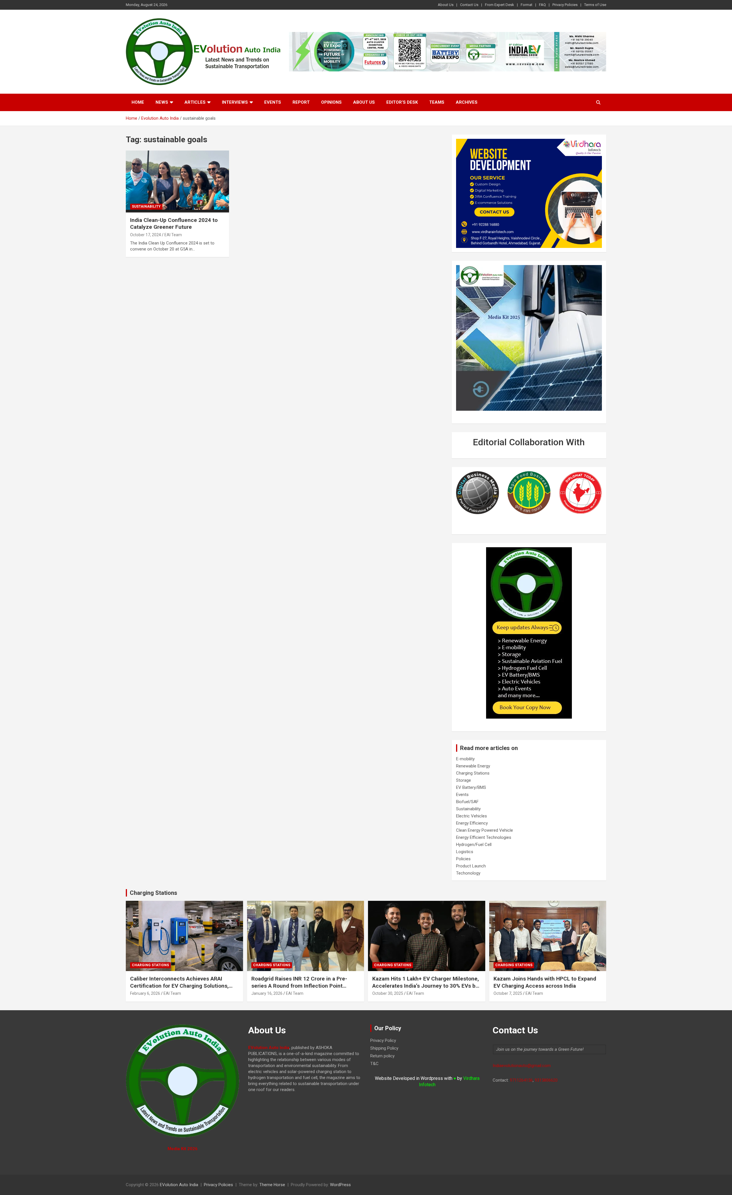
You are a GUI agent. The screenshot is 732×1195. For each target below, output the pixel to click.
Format (526, 5)
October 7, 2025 (508, 993)
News (162, 102)
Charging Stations (473, 773)
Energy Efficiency (472, 823)
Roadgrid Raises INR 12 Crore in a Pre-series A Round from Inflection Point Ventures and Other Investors (299, 985)
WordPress (340, 1184)
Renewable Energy (473, 766)
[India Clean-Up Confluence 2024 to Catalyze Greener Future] (177, 182)
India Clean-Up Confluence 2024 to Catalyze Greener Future (174, 223)
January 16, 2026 (267, 993)
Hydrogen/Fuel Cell (474, 844)
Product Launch (471, 866)
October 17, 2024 (145, 234)
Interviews (235, 102)
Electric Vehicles (471, 816)
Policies (463, 858)
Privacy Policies (565, 5)
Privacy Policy (383, 1040)
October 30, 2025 (387, 993)
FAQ (542, 5)
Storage (463, 780)
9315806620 (546, 1080)
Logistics (464, 851)
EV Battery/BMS (471, 787)
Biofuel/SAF (467, 801)
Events (272, 102)
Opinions (331, 102)
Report (301, 102)
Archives (467, 102)
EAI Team (173, 234)
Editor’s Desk (402, 102)
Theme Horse (272, 1184)
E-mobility (465, 758)
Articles (195, 102)
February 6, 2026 (145, 993)
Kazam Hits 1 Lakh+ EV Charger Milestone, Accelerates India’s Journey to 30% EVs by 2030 (425, 985)
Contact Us (469, 5)
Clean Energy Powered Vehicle (484, 830)
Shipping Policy (384, 1048)
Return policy (382, 1055)
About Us (445, 5)
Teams (436, 102)
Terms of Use (595, 5)
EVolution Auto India (179, 1184)
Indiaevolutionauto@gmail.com (522, 1065)
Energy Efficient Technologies (483, 837)
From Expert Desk (499, 5)
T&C (374, 1063)
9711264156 (521, 1080)
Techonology (468, 873)
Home (138, 102)
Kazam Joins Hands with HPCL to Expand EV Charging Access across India (545, 982)
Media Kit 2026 (183, 1148)
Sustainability (146, 206)
